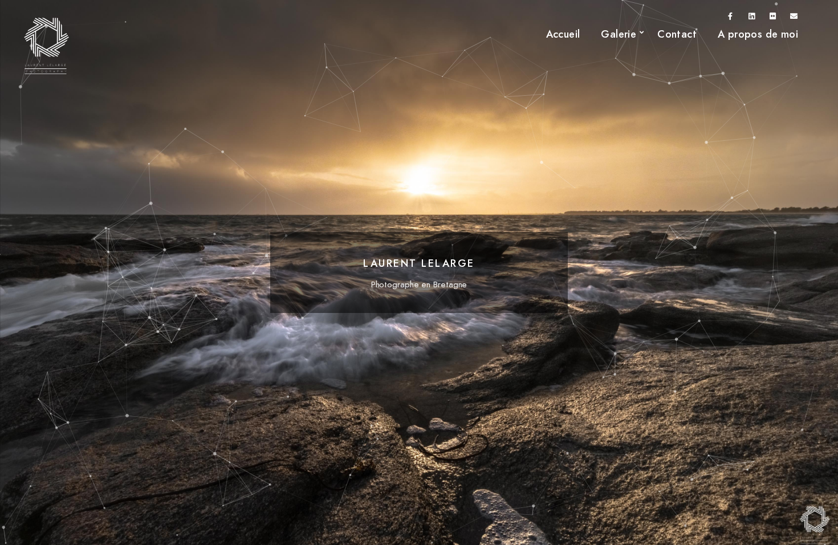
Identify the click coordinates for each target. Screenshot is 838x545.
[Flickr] (773, 18)
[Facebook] (731, 18)
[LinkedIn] (752, 18)
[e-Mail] (794, 18)
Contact (677, 34)
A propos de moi (758, 34)
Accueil (563, 34)
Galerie (618, 34)
